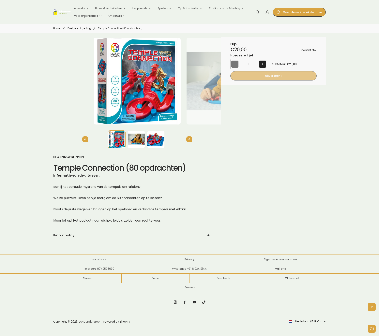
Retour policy (63, 235)
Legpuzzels (139, 8)
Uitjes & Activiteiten (108, 8)
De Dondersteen (90, 321)
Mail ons (280, 269)
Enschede (223, 278)
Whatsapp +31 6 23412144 (189, 269)
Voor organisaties (86, 16)
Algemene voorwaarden (280, 259)
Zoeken (190, 287)
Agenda (79, 8)
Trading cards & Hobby (224, 8)
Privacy (189, 259)
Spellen (163, 8)
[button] (117, 139)
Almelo (87, 278)
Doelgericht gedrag (79, 28)
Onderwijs (115, 16)
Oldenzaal (292, 278)
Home (56, 28)
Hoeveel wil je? (241, 55)
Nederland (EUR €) (308, 321)
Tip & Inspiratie (188, 8)
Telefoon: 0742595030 (98, 269)
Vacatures (99, 259)
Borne (155, 278)
